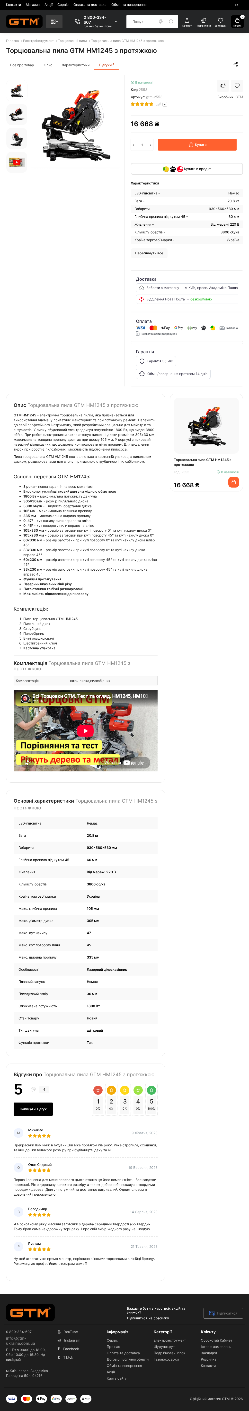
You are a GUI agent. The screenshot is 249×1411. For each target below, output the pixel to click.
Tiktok (68, 1357)
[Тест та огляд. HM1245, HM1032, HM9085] (16, 162)
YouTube (71, 1332)
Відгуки (106, 65)
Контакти (13, 4)
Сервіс (63, 4)
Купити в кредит (197, 169)
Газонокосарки (166, 1359)
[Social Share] (236, 64)
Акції (48, 4)
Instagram (72, 1340)
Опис (48, 65)
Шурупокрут (164, 1346)
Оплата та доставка (90, 4)
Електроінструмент (170, 1340)
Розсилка (208, 1359)
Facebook (71, 1349)
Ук (236, 4)
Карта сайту (117, 1378)
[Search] (160, 21)
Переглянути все (149, 253)
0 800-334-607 (95, 20)
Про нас (113, 1346)
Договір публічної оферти (128, 1359)
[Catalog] (54, 21)
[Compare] (223, 86)
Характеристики (75, 65)
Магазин (33, 4)
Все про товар (22, 65)
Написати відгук (33, 1109)
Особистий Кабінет (216, 1340)
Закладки (209, 1353)
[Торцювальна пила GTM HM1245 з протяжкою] (75, 124)
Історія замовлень (216, 1346)
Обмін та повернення (129, 4)
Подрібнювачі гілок (169, 1353)
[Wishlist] (237, 86)
